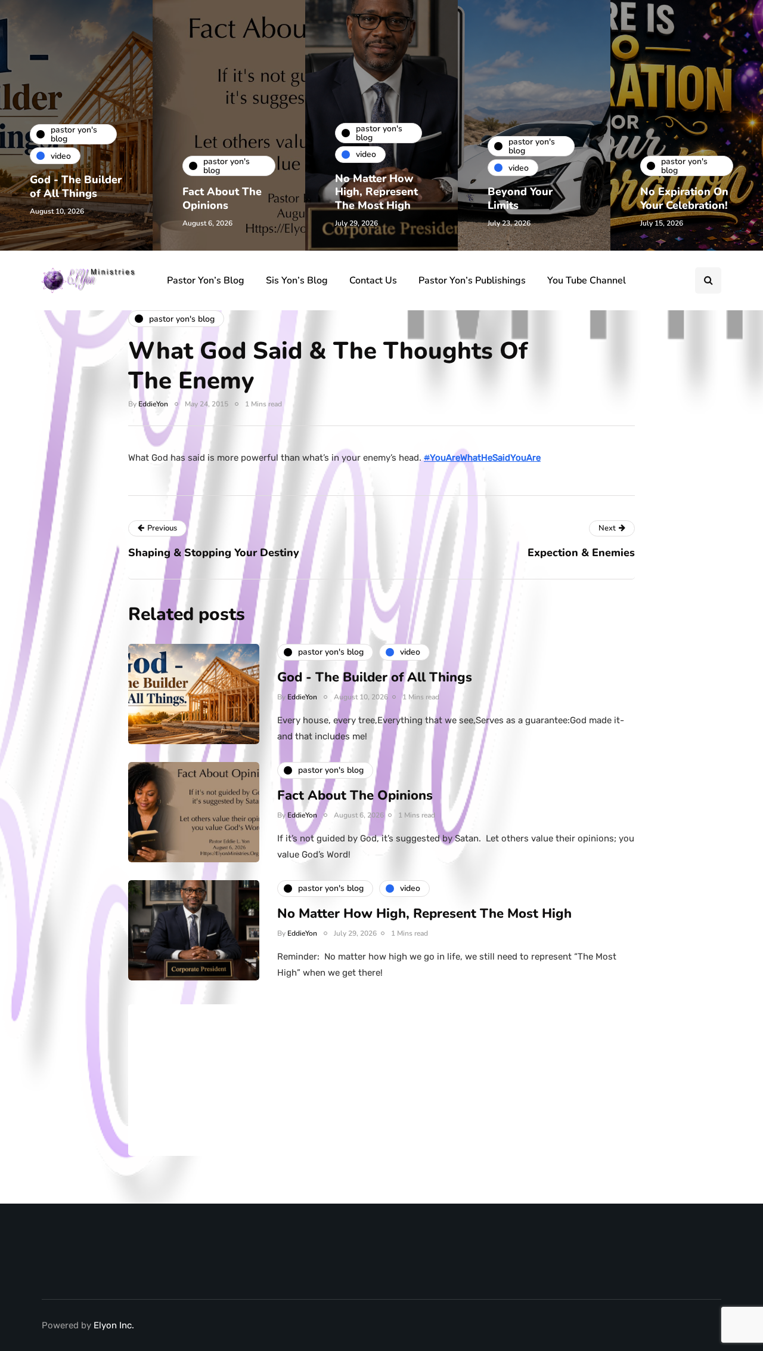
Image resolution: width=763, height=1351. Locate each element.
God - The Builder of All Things (76, 186)
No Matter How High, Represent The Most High (376, 191)
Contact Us (373, 280)
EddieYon (153, 404)
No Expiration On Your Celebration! (684, 198)
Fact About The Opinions (222, 198)
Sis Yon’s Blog (297, 280)
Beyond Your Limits (520, 198)
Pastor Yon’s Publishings (472, 280)
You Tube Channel (586, 280)
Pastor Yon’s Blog (205, 280)
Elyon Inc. (114, 1325)
